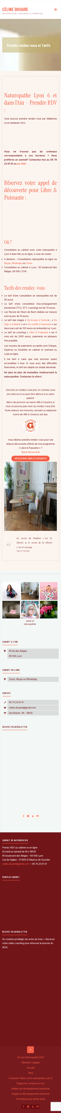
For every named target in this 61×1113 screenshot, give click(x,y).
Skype (7, 263)
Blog (30, 1072)
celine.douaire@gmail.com (22, 707)
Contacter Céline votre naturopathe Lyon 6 (30, 1078)
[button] (11, 591)
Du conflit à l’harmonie (39, 324)
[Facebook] (23, 816)
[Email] (37, 816)
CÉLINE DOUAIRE (15, 9)
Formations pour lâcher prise (30, 1099)
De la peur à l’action (37, 320)
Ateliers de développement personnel (30, 1088)
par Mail (21, 163)
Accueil (30, 1067)
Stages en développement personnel (30, 1093)
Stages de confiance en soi (30, 1083)
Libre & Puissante (38, 332)
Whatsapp (17, 263)
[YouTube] (33, 816)
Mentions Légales (30, 1062)
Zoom (29, 263)
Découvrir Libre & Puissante (31, 458)
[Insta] (28, 816)
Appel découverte (30, 452)
